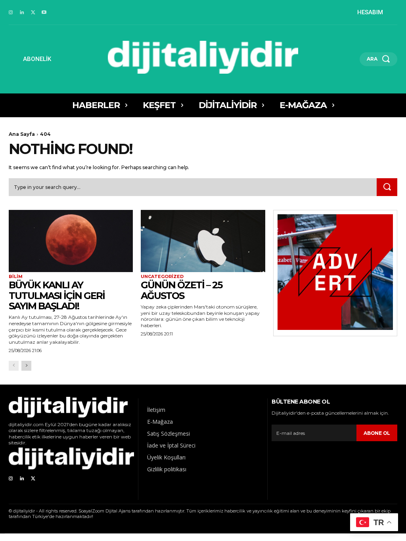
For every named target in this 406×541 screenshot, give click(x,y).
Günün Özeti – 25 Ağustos (181, 290)
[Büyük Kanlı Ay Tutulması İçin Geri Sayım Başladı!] (71, 241)
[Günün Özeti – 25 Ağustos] (203, 241)
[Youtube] (44, 12)
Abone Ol (377, 433)
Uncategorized (162, 276)
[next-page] (26, 366)
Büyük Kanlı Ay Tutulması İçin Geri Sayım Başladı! (57, 295)
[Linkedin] (21, 12)
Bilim (16, 276)
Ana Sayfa (22, 134)
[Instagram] (10, 12)
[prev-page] (14, 366)
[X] (32, 12)
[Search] (387, 187)
